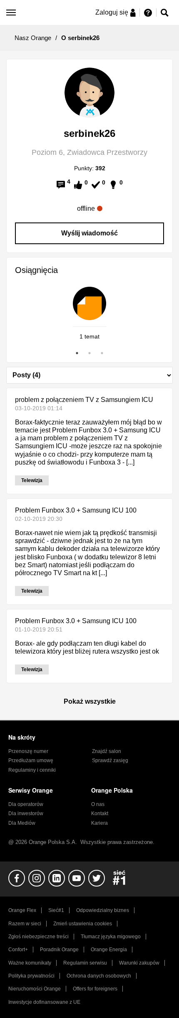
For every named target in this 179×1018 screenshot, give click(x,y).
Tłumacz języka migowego (111, 937)
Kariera (99, 823)
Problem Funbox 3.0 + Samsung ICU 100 (76, 510)
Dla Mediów (21, 823)
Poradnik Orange (59, 949)
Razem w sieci (24, 924)
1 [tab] (77, 353)
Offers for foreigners (95, 989)
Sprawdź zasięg (110, 760)
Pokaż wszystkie (90, 701)
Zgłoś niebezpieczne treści (38, 937)
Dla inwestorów (25, 813)
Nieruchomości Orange (34, 989)
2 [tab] (89, 353)
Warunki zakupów (139, 963)
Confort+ (18, 949)
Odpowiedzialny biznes (102, 910)
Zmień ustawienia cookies (82, 924)
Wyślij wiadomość (89, 233)
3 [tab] (102, 353)
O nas (97, 804)
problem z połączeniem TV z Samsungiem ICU (84, 399)
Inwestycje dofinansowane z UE (44, 1002)
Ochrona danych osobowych (99, 976)
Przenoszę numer (28, 751)
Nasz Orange (33, 37)
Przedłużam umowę (30, 760)
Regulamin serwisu (85, 963)
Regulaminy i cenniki (32, 770)
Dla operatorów (25, 804)
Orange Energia (109, 949)
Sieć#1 (56, 910)
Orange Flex (22, 910)
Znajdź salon (106, 751)
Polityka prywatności (31, 976)
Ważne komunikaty (29, 963)
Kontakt (99, 813)
